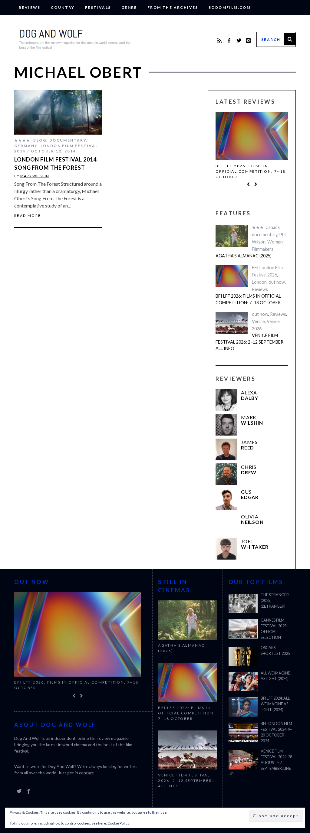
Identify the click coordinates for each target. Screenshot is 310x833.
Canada (272, 228)
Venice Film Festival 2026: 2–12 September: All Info (250, 342)
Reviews (30, 7)
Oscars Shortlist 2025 (275, 650)
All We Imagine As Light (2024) (275, 676)
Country (63, 7)
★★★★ (22, 140)
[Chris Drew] (226, 475)
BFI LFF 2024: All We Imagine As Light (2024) (275, 704)
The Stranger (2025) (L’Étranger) (275, 601)
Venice (258, 322)
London (259, 282)
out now (277, 282)
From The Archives (172, 7)
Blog (39, 140)
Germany (26, 145)
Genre (129, 7)
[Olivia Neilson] (226, 524)
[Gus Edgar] (226, 500)
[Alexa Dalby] (226, 400)
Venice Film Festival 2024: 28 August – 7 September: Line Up (260, 762)
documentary (67, 140)
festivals (98, 7)
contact (86, 773)
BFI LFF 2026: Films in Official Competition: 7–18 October (250, 171)
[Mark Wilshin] (226, 425)
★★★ (258, 228)
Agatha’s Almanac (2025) (244, 256)
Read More (27, 215)
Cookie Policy (118, 823)
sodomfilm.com (230, 7)
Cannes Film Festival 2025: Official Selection (274, 629)
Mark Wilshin (34, 176)
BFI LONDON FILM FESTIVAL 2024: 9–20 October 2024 (276, 732)
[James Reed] (226, 450)
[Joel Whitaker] (226, 549)
